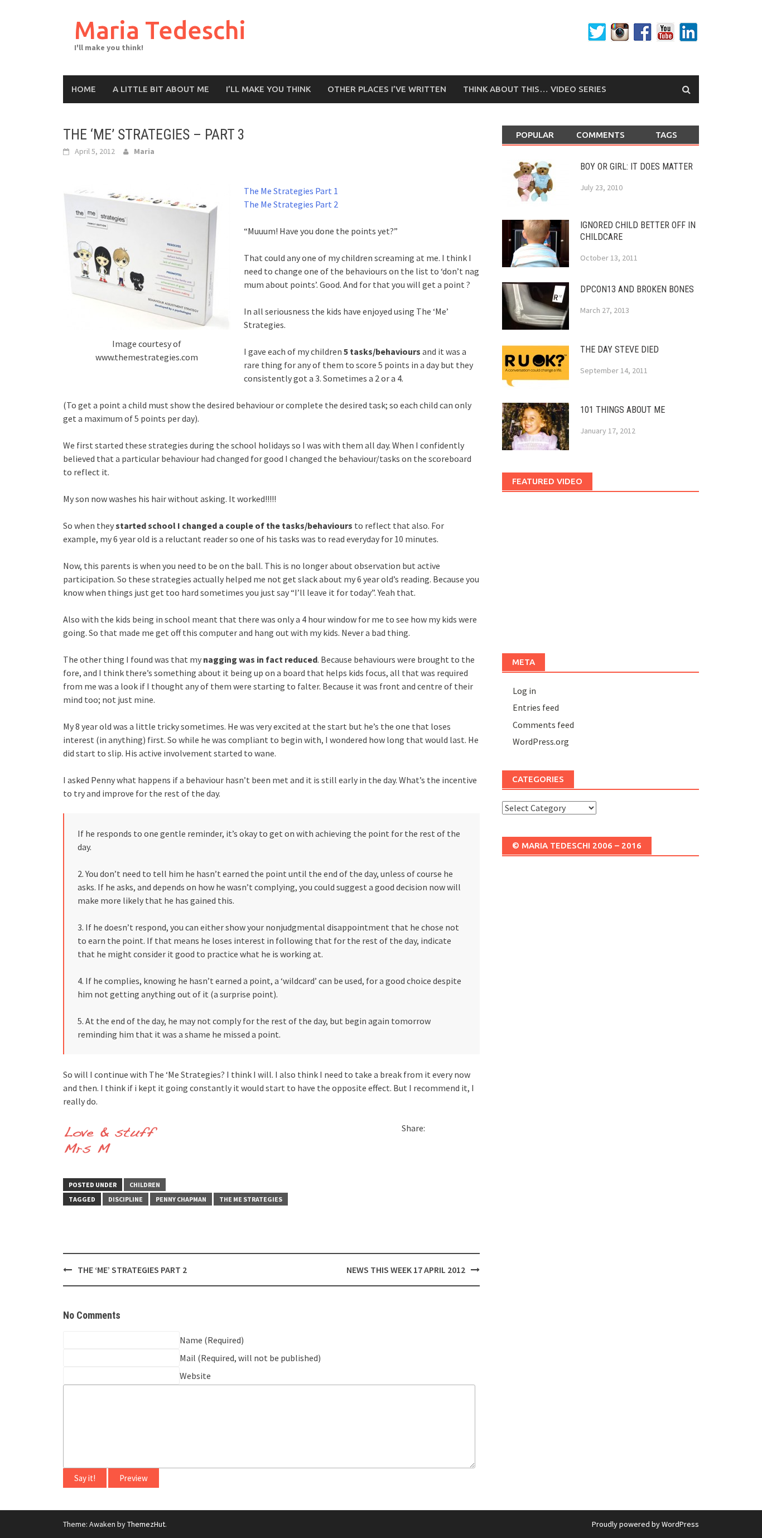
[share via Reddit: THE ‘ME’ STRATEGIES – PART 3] (455, 1130)
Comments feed (543, 724)
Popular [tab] (535, 134)
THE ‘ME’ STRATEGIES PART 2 (132, 1269)
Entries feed (536, 707)
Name (191, 1340)
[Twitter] (597, 32)
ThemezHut (146, 1524)
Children (144, 1184)
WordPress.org (541, 741)
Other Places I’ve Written (386, 89)
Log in (524, 690)
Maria (144, 151)
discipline (125, 1199)
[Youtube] (665, 32)
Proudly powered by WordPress (645, 1524)
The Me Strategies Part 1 (291, 190)
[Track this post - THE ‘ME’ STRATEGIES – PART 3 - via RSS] (430, 1150)
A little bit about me (161, 89)
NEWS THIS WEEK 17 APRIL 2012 (405, 1269)
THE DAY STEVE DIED (619, 349)
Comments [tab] (600, 134)
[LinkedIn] (688, 32)
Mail (188, 1357)
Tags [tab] (666, 134)
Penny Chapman (181, 1199)
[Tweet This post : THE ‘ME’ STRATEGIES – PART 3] (410, 1150)
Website (195, 1375)
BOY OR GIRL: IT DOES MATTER (636, 166)
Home (83, 89)
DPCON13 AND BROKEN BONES (637, 289)
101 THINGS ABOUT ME (622, 409)
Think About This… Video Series (534, 89)
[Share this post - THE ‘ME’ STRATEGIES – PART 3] (436, 1130)
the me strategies (250, 1199)
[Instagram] (620, 32)
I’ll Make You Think (268, 89)
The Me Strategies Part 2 (291, 204)
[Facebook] (643, 32)
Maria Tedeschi (160, 30)
